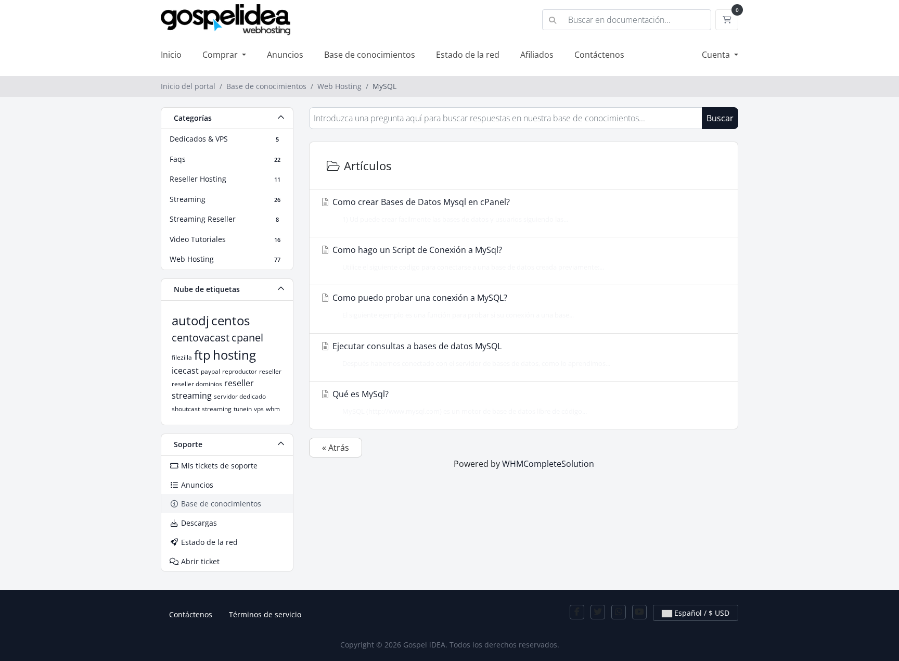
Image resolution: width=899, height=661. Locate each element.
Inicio (171, 54)
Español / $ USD (700, 613)
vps (259, 408)
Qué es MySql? (458, 402)
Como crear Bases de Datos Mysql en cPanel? (449, 210)
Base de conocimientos (369, 54)
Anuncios (285, 54)
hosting (234, 354)
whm (273, 408)
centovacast (200, 337)
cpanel (247, 337)
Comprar (221, 54)
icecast (185, 370)
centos (230, 320)
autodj (190, 320)
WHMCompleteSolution (548, 463)
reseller (270, 371)
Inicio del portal (188, 86)
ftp (202, 354)
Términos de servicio (265, 614)
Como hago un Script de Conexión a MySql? (467, 258)
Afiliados (537, 54)
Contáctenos (599, 54)
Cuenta (717, 54)
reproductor (239, 371)
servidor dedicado (240, 396)
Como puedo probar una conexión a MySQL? (452, 306)
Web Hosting (339, 86)
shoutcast (186, 408)
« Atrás (335, 447)
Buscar (720, 118)
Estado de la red (467, 54)
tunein (243, 408)
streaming (217, 408)
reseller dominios (197, 383)
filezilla (182, 357)
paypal (210, 371)
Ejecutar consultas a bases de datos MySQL (470, 354)
